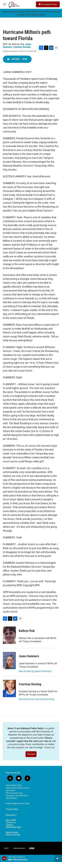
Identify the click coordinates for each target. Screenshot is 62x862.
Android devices (13, 835)
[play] (4, 858)
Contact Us (11, 822)
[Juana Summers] (9, 660)
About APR (11, 820)
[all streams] (58, 858)
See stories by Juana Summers (35, 671)
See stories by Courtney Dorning (36, 699)
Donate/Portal (49, 4)
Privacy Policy (12, 809)
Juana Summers (29, 656)
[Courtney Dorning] (9, 688)
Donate (31, 754)
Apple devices (12, 832)
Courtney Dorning (21, 46)
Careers (9, 825)
